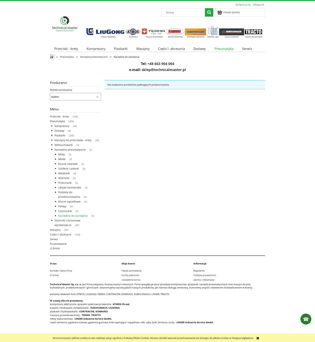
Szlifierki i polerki (68, 168)
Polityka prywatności (204, 275)
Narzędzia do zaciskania (73, 215)
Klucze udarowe (68, 164)
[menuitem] (66, 49)
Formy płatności (130, 275)
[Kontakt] (305, 319)
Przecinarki (65, 182)
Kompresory (62, 126)
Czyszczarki (65, 211)
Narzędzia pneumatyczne (70, 149)
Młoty (61, 154)
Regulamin (199, 270)
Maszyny (55, 229)
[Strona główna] (65, 24)
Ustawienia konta (131, 279)
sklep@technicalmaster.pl (164, 69)
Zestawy (59, 130)
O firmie (55, 248)
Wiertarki (63, 178)
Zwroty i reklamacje (203, 279)
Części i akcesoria (60, 234)
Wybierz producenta (61, 90)
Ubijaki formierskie (69, 187)
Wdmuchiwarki (64, 145)
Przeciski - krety (59, 116)
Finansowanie (58, 243)
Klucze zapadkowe (69, 201)
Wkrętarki (64, 173)
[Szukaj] (209, 12)
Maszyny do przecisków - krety (73, 140)
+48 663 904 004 (160, 63)
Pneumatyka (57, 121)
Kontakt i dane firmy (61, 270)
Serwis (54, 239)
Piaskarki (60, 135)
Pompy (62, 206)
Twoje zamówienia (131, 270)
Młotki (62, 159)
